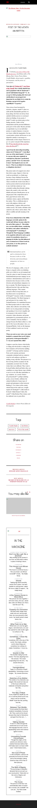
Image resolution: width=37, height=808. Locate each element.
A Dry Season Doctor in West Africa (19, 596)
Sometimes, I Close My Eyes (18, 637)
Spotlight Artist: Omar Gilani (18, 470)
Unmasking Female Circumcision (18, 737)
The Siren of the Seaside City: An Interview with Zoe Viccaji (18, 480)
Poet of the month (23, 429)
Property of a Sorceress (18, 609)
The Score (18, 782)
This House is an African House (18, 567)
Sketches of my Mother (18, 678)
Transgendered (18, 667)
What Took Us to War (18, 624)
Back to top (18, 804)
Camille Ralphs (10, 403)
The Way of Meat (18, 693)
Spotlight (16, 24)
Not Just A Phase (18, 753)
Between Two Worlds (18, 707)
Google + (18, 452)
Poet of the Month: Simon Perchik (18, 515)
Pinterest (18, 450)
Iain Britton (25, 426)
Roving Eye (9, 24)
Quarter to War (18, 653)
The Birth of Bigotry (18, 767)
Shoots (18, 581)
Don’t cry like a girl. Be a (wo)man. (18, 555)
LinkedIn (18, 455)
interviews (12, 429)
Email (18, 458)
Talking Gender (18, 722)
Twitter (18, 447)
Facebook (18, 444)
